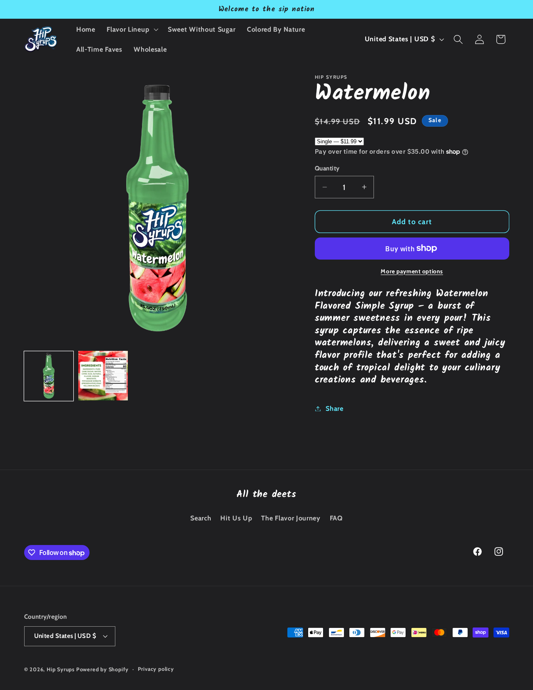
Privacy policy (156, 669)
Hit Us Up (236, 518)
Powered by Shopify (102, 669)
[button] (131, 29)
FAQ (336, 518)
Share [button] (334, 408)
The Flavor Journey (290, 518)
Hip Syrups (61, 669)
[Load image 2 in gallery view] (103, 375)
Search (200, 518)
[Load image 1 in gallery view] (49, 375)
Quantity (327, 168)
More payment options (412, 271)
